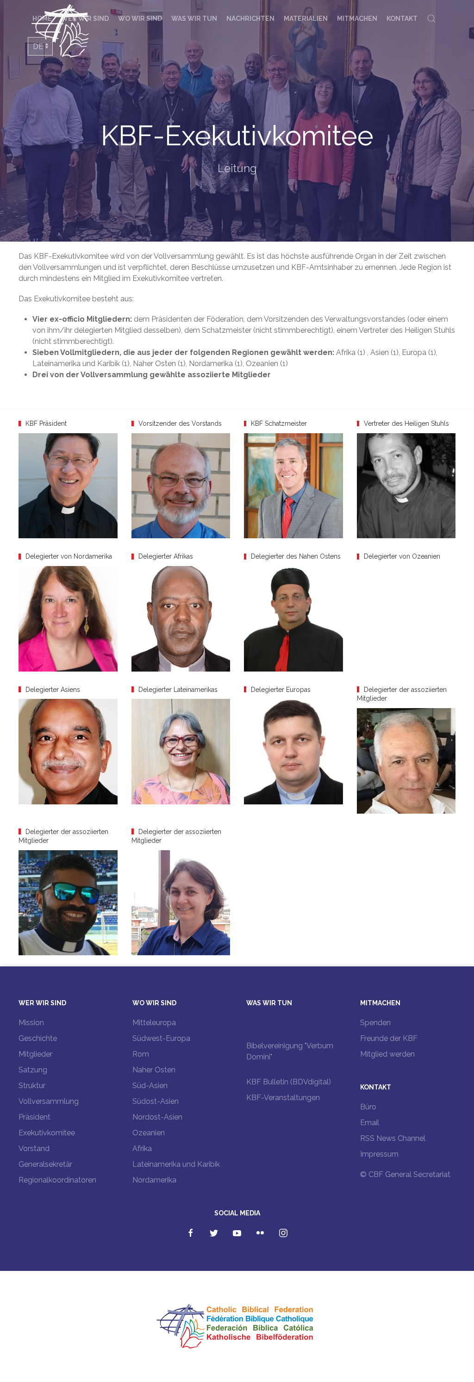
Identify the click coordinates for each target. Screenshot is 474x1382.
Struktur (32, 1085)
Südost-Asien (155, 1101)
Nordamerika (154, 1180)
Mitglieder (35, 1054)
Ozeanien (148, 1132)
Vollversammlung (49, 1101)
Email (369, 1122)
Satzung (33, 1069)
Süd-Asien (150, 1085)
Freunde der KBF (389, 1038)
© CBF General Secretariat (405, 1174)
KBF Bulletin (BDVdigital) (288, 1081)
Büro (368, 1106)
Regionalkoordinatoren (57, 1180)
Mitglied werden (387, 1054)
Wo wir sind (140, 18)
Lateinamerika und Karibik (176, 1164)
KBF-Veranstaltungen (283, 1097)
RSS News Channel (392, 1138)
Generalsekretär (45, 1164)
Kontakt (402, 18)
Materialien (306, 18)
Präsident (34, 1117)
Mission (31, 1022)
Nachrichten (250, 18)
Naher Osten (153, 1069)
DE (38, 46)
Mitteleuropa (154, 1022)
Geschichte (38, 1038)
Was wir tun (194, 18)
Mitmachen (357, 18)
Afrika (142, 1148)
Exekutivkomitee (47, 1132)
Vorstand (34, 1148)
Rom (140, 1054)
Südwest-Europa (161, 1038)
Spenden (375, 1022)
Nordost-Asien (157, 1117)
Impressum (379, 1154)
